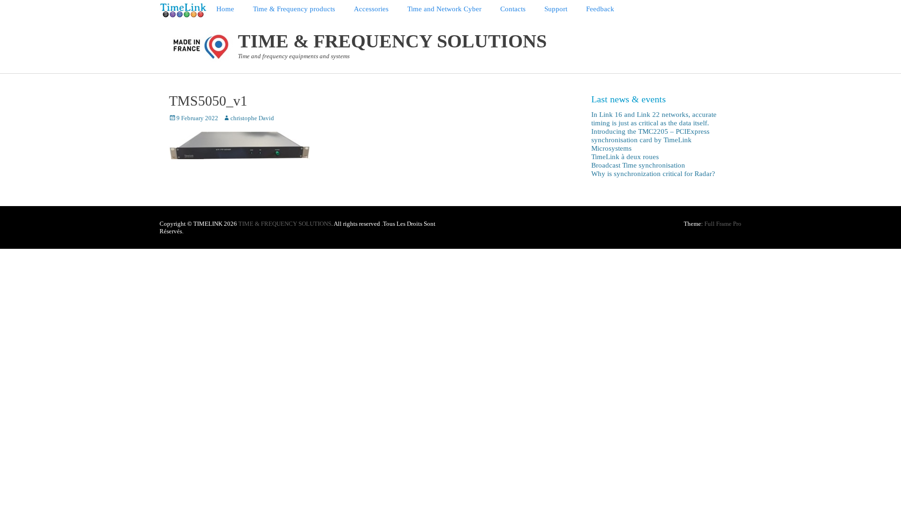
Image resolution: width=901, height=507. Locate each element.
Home (225, 9)
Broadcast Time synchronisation (638, 165)
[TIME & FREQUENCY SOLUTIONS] (183, 10)
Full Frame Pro (722, 223)
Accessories (371, 9)
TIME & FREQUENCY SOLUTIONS (392, 41)
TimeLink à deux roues (625, 157)
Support (555, 9)
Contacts (513, 9)
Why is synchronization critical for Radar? (653, 173)
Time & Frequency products (294, 9)
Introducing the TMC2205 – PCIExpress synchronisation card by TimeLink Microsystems (650, 140)
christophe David (252, 118)
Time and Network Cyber (444, 9)
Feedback (600, 9)
